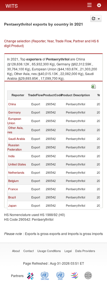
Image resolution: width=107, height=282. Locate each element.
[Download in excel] (93, 85)
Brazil (12, 197)
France (13, 189)
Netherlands (16, 172)
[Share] (96, 18)
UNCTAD (45, 275)
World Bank (89, 275)
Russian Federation (14, 147)
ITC (31, 275)
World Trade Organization (74, 275)
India (11, 156)
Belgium (13, 180)
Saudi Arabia (16, 138)
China (12, 104)
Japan (12, 205)
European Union (14, 120)
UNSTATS (60, 275)
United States (17, 164)
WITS (11, 5)
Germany (14, 112)
